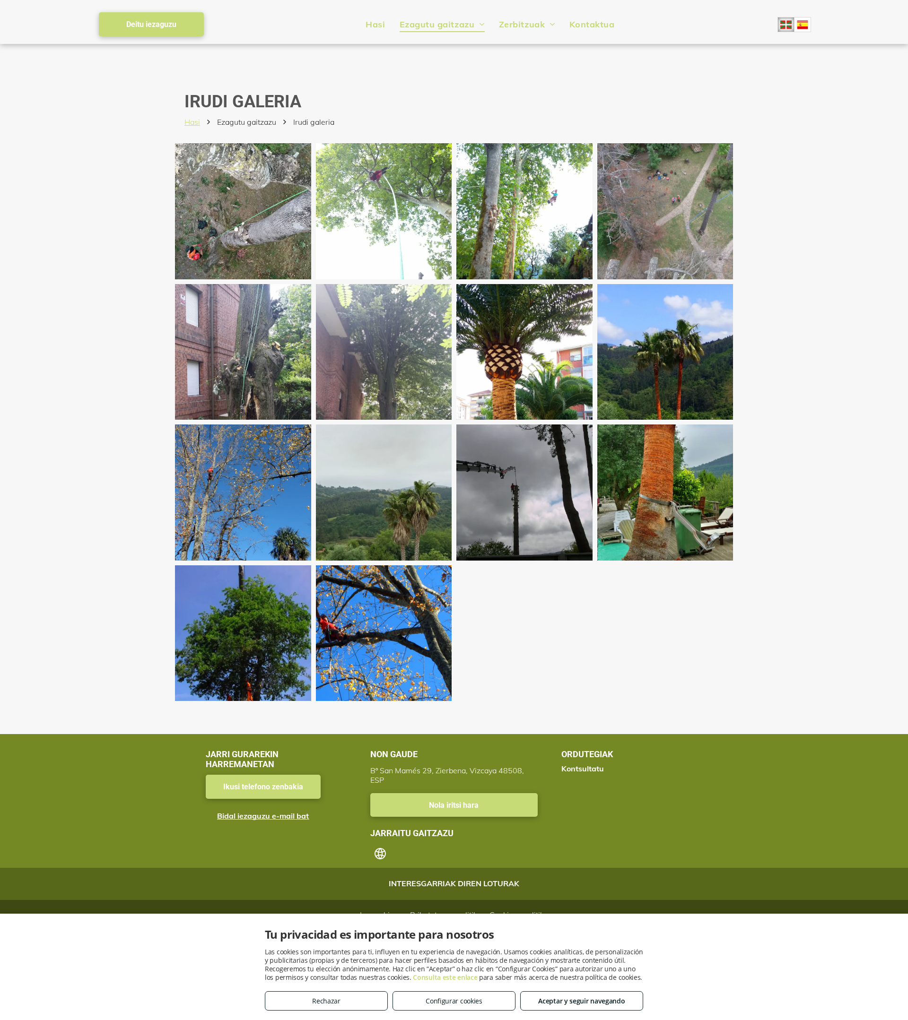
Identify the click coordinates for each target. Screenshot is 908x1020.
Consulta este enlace (445, 977)
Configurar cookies (454, 1000)
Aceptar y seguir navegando (581, 1000)
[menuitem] (375, 24)
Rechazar (326, 1000)
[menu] (887, 22)
